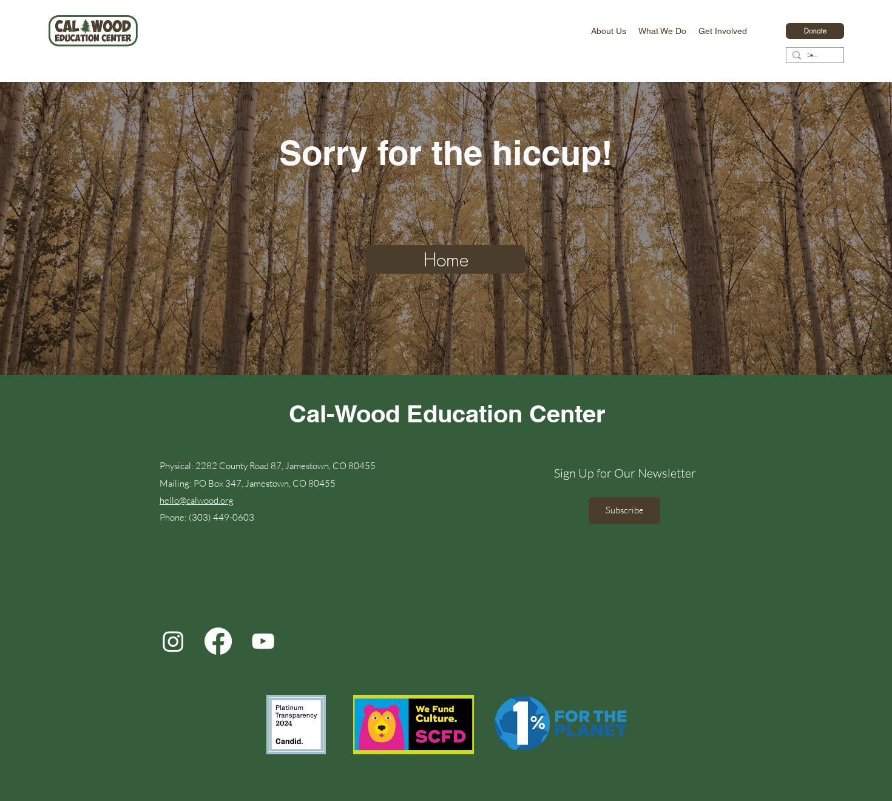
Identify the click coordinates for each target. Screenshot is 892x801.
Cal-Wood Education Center (447, 413)
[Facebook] (218, 641)
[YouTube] (263, 641)
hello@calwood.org (197, 500)
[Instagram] (173, 641)
